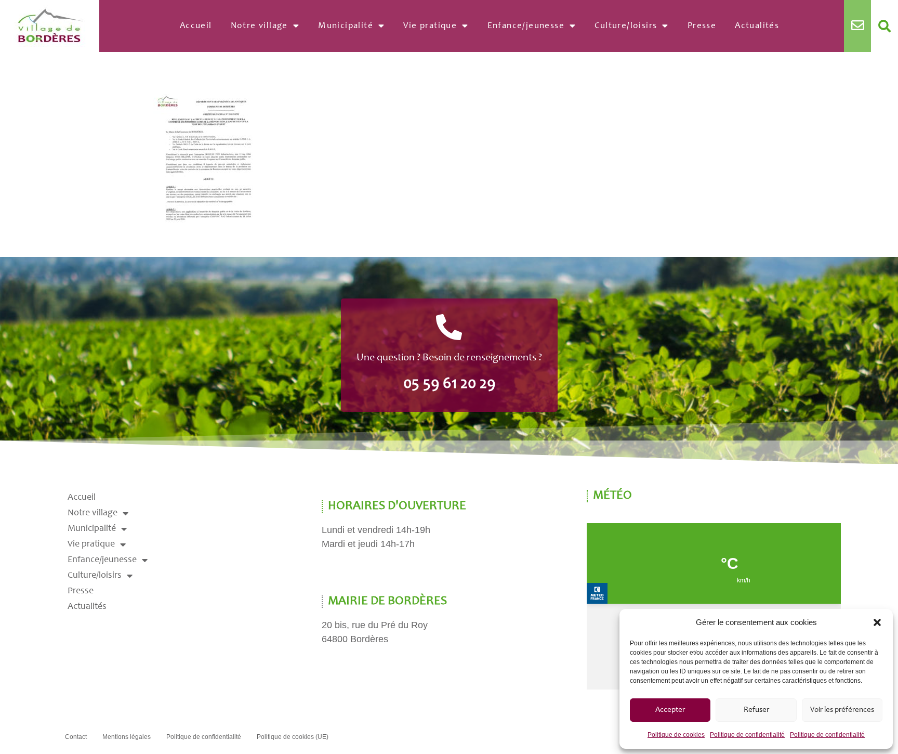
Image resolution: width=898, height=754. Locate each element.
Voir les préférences (842, 710)
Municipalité (345, 26)
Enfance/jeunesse (525, 26)
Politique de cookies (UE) (292, 736)
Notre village (259, 26)
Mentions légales (126, 736)
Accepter (670, 710)
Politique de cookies (676, 734)
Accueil (196, 26)
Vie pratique (430, 26)
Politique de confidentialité (747, 734)
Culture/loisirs (626, 26)
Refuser (756, 710)
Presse (702, 26)
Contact (76, 736)
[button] (877, 622)
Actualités (757, 26)
